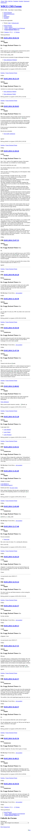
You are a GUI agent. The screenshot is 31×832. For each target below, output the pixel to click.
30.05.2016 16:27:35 (11, 646)
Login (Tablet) (7, 432)
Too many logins (14, 487)
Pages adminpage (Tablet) (10, 94)
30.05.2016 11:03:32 (11, 447)
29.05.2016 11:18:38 (11, 299)
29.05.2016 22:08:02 (11, 386)
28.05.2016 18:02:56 (11, 38)
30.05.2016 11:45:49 (11, 471)
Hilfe (6, 1)
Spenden (21, 1)
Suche (5, 15)
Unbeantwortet (15, 23)
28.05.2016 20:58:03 (11, 106)
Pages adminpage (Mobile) (10, 91)
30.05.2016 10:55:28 (11, 417)
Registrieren (6, 16)
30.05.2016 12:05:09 (11, 506)
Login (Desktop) (8, 434)
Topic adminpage (5, 402)
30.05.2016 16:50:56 (11, 784)
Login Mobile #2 (5, 483)
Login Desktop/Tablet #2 (6, 485)
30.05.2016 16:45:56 (11, 738)
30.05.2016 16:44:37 (11, 707)
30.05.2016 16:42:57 (11, 679)
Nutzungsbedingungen (9, 14)
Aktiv (9, 23)
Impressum (26, 1)
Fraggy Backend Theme (11, 73)
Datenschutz (3, 2)
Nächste (18, 32)
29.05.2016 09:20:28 (11, 275)
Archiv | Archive (8, 27)
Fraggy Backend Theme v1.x (12, 29)
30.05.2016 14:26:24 (11, 557)
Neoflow (3, 73)
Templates (15, 1)
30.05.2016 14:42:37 (11, 606)
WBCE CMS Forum (11, 6)
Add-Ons (10, 1)
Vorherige (6, 32)
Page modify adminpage (9, 133)
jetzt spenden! (19, 293)
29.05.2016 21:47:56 (11, 350)
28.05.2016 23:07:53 (11, 240)
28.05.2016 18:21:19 (11, 79)
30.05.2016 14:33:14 (11, 582)
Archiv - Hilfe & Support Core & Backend (15, 28)
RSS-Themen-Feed (5, 827)
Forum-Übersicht (8, 12)
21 (14, 32)
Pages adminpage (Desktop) (10, 59)
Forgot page (6, 539)
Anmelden (6, 18)
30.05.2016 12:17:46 (11, 526)
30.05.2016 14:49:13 (11, 626)
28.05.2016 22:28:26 (11, 151)
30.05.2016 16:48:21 (11, 758)
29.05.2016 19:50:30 (11, 328)
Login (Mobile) (7, 429)
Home (2, 1)
